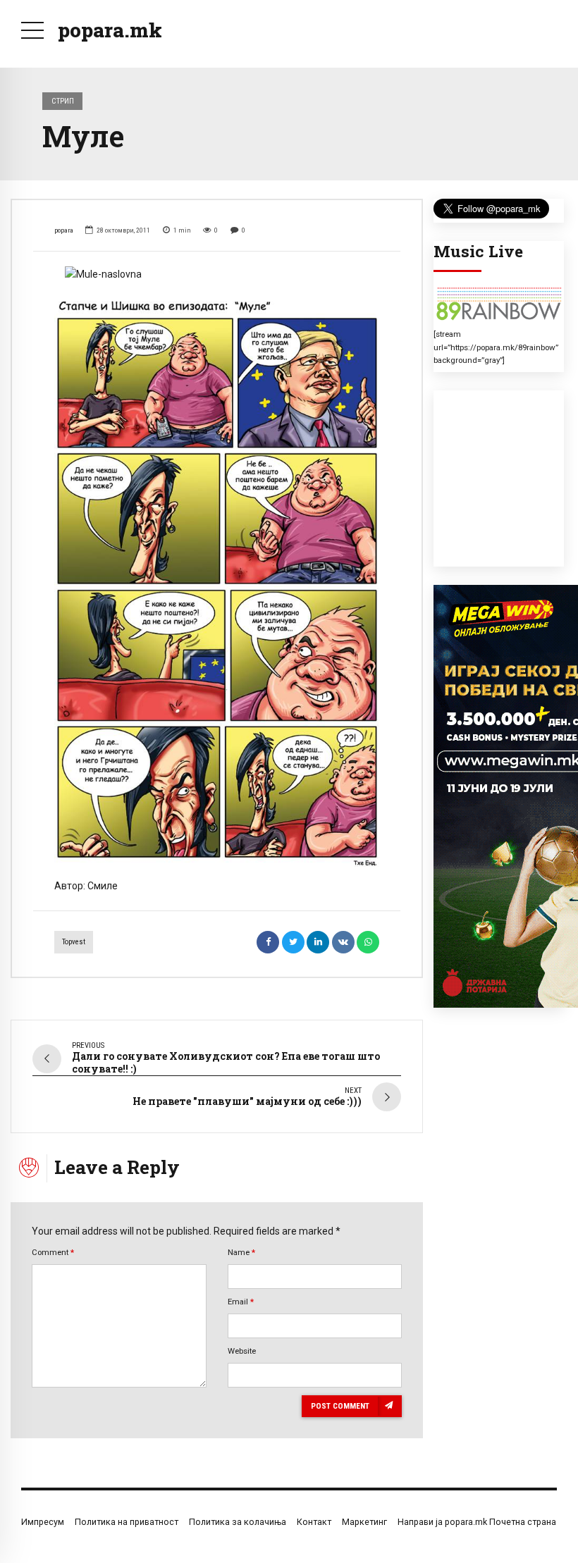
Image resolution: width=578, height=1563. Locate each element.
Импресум (42, 1521)
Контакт (314, 1521)
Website (242, 1351)
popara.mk (110, 30)
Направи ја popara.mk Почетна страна (477, 1521)
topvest (73, 941)
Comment (53, 1252)
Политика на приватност (126, 1521)
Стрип (62, 101)
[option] (217, 274)
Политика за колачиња (237, 1521)
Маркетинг (364, 1521)
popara (63, 230)
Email (241, 1301)
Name (241, 1252)
